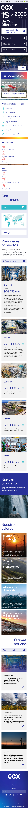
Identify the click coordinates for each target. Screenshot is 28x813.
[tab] (14, 207)
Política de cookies (14, 803)
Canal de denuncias (22, 803)
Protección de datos (6, 803)
